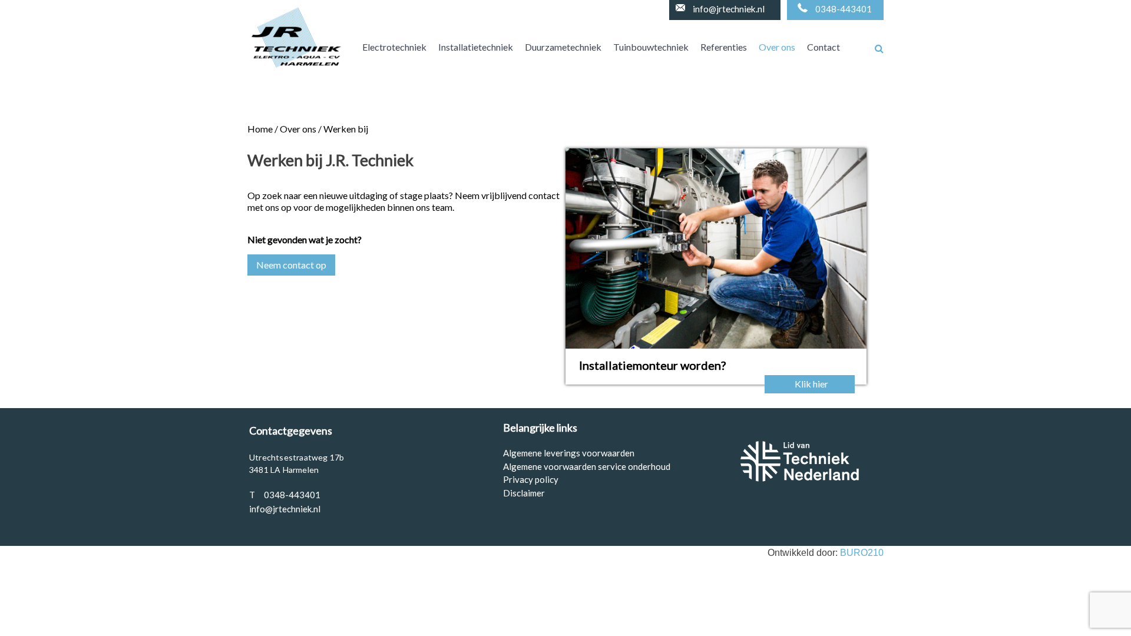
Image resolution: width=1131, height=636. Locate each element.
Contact (823, 46)
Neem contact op (291, 264)
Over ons (777, 46)
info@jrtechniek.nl (729, 9)
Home (260, 128)
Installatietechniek (475, 46)
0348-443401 (843, 9)
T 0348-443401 (284, 494)
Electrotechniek (394, 46)
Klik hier (811, 383)
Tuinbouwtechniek (651, 46)
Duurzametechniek (563, 46)
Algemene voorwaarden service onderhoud (586, 466)
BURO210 (862, 553)
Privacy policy (530, 479)
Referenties (723, 46)
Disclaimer (524, 493)
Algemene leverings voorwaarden (568, 453)
